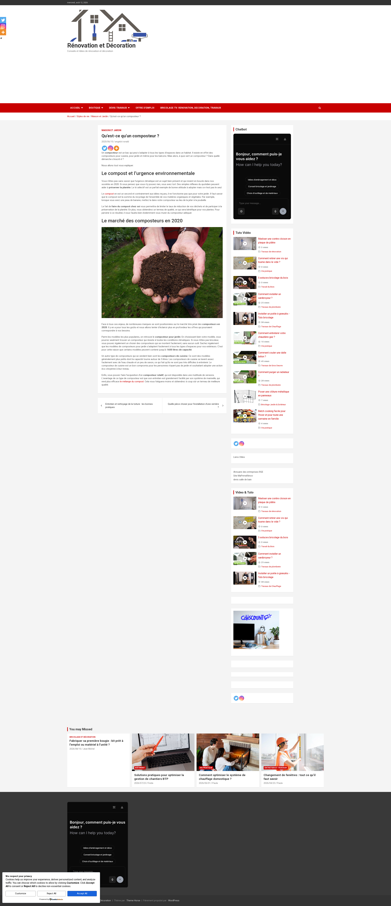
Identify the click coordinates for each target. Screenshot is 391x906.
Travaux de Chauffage (271, 326)
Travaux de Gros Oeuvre (272, 365)
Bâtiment (140, 768)
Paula (215, 783)
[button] (241, 211)
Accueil (75, 107)
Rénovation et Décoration (101, 45)
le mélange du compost (132, 381)
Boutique (94, 107)
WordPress (173, 900)
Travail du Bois (267, 286)
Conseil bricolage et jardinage (262, 186)
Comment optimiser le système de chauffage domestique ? (222, 777)
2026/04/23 (269, 783)
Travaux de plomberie (271, 307)
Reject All (51, 893)
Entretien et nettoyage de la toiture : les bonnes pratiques (129, 406)
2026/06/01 (204, 783)
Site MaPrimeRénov (243, 475)
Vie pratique (266, 271)
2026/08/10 (75, 749)
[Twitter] (104, 148)
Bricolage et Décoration (82, 737)
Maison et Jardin (111, 130)
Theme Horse (133, 900)
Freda (150, 783)
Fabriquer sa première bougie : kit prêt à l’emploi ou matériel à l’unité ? (96, 742)
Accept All (82, 893)
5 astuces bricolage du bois (273, 277)
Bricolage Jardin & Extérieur (273, 404)
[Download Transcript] (285, 139)
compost (109, 193)
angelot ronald (122, 141)
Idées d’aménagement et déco (262, 179)
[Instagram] (110, 148)
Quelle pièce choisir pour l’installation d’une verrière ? (193, 406)
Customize (20, 893)
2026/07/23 (140, 783)
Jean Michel (89, 749)
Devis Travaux (118, 107)
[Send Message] (283, 211)
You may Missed (80, 729)
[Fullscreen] (277, 139)
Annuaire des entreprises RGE (248, 472)
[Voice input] (275, 211)
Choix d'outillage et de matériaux (262, 193)
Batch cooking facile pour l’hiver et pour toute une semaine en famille (271, 415)
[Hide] (1, 38)
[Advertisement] (195, 77)
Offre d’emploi (145, 107)
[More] (116, 148)
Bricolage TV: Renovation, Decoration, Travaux (190, 107)
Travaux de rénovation (271, 251)
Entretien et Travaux (276, 768)
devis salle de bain (242, 479)
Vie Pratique (206, 768)
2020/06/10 (107, 141)
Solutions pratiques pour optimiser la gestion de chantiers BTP (159, 777)
